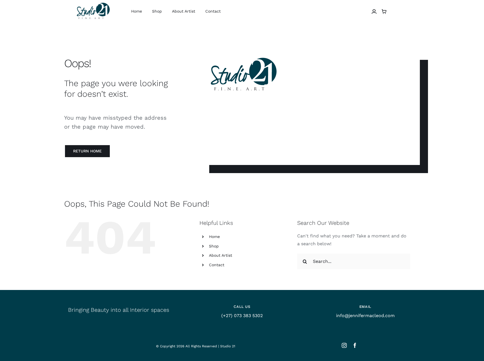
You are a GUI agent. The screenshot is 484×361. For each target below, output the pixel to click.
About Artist (220, 255)
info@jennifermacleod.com (365, 315)
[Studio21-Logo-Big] (93, 3)
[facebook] (354, 345)
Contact (216, 265)
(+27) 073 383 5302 (242, 315)
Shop (214, 246)
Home (214, 236)
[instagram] (344, 345)
